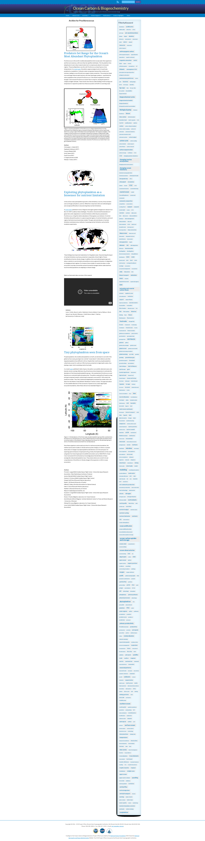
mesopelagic (129, 438)
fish (120, 311)
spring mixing (128, 710)
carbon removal (130, 146)
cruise (128, 210)
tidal (126, 746)
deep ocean (123, 233)
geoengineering (130, 336)
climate (120, 185)
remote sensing (123, 639)
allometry (121, 39)
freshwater (121, 327)
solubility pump (122, 700)
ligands (125, 415)
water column (122, 800)
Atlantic (121, 69)
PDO (133, 585)
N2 (127, 478)
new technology (123, 490)
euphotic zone (129, 293)
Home (67, 15)
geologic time (122, 339)
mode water (131, 473)
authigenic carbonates (124, 75)
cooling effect (122, 206)
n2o (130, 478)
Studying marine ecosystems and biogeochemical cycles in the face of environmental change (96, 12)
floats (130, 315)
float (125, 315)
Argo (120, 63)
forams (121, 324)
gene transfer (135, 333)
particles (130, 581)
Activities (85, 15)
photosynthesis (133, 594)
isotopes (121, 400)
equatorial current (124, 281)
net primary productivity (124, 487)
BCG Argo (125, 84)
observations (126, 519)
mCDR (127, 432)
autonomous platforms (126, 78)
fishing (121, 315)
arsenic (129, 63)
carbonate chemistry (130, 131)
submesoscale (122, 718)
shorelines (121, 688)
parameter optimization (124, 578)
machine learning (130, 420)
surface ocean (130, 725)
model (136, 466)
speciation (121, 710)
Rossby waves (122, 651)
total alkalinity (123, 756)
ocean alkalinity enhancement (125, 532)
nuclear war (121, 506)
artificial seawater (123, 66)
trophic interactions (132, 764)
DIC (128, 245)
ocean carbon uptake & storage (126, 534)
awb (120, 81)
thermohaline (131, 743)
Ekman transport (124, 275)
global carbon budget (124, 345)
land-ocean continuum (125, 409)
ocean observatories (127, 550)
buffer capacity (132, 120)
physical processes (124, 598)
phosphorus (122, 594)
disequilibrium (134, 254)
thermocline (134, 740)
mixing (136, 463)
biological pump (125, 110)
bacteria (125, 81)
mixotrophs (121, 466)
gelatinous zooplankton (124, 333)
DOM (132, 257)
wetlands (121, 809)
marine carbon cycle (131, 423)
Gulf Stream (122, 369)
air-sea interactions (131, 33)
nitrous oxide (122, 500)
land (131, 406)
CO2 (130, 185)
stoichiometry (132, 713)
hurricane (121, 381)
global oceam (133, 345)
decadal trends (122, 227)
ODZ (129, 553)
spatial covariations (132, 707)
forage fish (131, 321)
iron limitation (134, 397)
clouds (125, 185)
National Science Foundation (118, 836)
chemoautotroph (134, 175)
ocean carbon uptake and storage (128, 539)
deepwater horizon (130, 236)
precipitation (122, 614)
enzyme (126, 278)
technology (130, 731)
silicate (120, 691)
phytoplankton (125, 601)
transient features (134, 762)
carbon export (130, 143)
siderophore (128, 688)
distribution (122, 257)
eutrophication (122, 296)
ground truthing (122, 363)
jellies (127, 400)
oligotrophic (122, 556)
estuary (121, 293)
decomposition (122, 230)
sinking (136, 691)
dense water (130, 239)
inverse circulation (123, 393)
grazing (121, 357)
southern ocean (125, 704)
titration (121, 752)
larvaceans (121, 412)
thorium (121, 746)
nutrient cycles (134, 509)
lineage (130, 418)
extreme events (133, 302)
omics (129, 556)
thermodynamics (123, 743)
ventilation (131, 783)
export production (123, 302)
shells (135, 683)
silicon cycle (126, 691)
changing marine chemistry (131, 156)
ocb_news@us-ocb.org (118, 826)
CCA (135, 152)
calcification (128, 123)
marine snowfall (131, 429)
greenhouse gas (129, 357)
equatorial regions (134, 281)
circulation (131, 182)
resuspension (122, 648)
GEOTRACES (131, 339)
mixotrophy (129, 466)
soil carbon (128, 697)
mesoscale (122, 441)
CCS (120, 156)
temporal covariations (124, 740)
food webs (123, 321)
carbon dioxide (122, 143)
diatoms (121, 245)
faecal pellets (122, 305)
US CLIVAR (121, 780)
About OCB (75, 15)
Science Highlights (118, 15)
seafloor (126, 658)
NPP (137, 503)
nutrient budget (124, 509)
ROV (135, 651)
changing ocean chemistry (125, 169)
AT (136, 66)
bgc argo (122, 88)
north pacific (123, 503)
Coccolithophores (123, 195)
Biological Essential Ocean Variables (127, 106)
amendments (128, 39)
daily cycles (133, 213)
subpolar (129, 718)
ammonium (135, 39)
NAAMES (135, 478)
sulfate (129, 721)
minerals (127, 459)
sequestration (129, 680)
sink (132, 691)
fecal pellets (129, 305)
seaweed (132, 673)
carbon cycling (133, 140)
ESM (121, 285)
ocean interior (131, 544)
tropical (133, 767)
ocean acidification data (125, 529)
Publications (106, 15)
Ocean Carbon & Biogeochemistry (101, 8)
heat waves (133, 372)
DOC (127, 257)
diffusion (121, 248)
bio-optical (121, 90)
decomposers (130, 227)
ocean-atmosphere (124, 522)
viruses (133, 793)
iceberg (133, 384)
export (121, 299)
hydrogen (127, 381)
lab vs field (121, 406)
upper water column (124, 777)
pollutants (136, 611)
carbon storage (122, 152)
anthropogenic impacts (124, 54)
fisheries (133, 311)
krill (128, 403)
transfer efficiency (124, 762)
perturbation (127, 588)
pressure (128, 620)
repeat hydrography (124, 642)
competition (122, 203)
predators (130, 617)
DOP (127, 260)
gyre (128, 369)
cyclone (128, 213)
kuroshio (133, 403)
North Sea (131, 503)
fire (136, 308)
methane (134, 444)
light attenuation (123, 418)
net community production (126, 484)
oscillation (121, 566)
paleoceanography (130, 575)
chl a (131, 178)
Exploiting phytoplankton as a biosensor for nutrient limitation (84, 194)
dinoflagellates (130, 251)
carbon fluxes (122, 146)
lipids (134, 418)
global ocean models (132, 348)
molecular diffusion (123, 476)
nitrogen (128, 493)
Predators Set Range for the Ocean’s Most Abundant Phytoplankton (86, 55)
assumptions (131, 66)
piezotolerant (129, 604)
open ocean (122, 560)
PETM (133, 588)
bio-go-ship (132, 88)
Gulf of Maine (122, 366)
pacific (121, 575)
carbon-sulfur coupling (124, 129)
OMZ (134, 556)
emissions (134, 275)
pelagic (121, 588)
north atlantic (132, 500)
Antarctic (122, 45)
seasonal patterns (125, 667)
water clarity (129, 797)
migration (121, 459)
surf (134, 721)
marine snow (122, 429)
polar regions (123, 611)
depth (130, 242)
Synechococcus (122, 731)
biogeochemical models (125, 100)
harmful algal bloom (124, 372)
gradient (137, 354)
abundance (121, 26)
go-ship (131, 354)
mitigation (133, 459)
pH (120, 591)
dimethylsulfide (129, 248)
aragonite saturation (125, 60)
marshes (121, 432)
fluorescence (130, 318)
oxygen (122, 572)
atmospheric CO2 (132, 69)
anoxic (130, 42)
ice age (128, 384)
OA (120, 519)
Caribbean (130, 152)
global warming (123, 354)
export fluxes (129, 299)
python (127, 632)
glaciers (121, 342)
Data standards (122, 224)
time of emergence (133, 749)
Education (127, 271)
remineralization (129, 636)
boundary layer (123, 120)
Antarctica (129, 45)
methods (121, 448)
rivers (128, 648)
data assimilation (133, 215)
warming (121, 797)
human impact (122, 378)
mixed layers (130, 463)
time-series (123, 750)
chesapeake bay (123, 178)
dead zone (134, 224)
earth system (122, 263)
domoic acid (122, 260)
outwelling (128, 566)
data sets (130, 221)
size (132, 694)
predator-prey (123, 617)
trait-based (129, 759)
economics (127, 266)
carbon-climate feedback (130, 126)
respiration (134, 645)
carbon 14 (133, 129)
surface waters (130, 728)
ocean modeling (122, 546)
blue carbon (122, 117)
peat (137, 585)
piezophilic (121, 604)
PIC (134, 601)
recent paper (77, 69)
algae (125, 36)
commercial (132, 195)
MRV (134, 476)
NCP (120, 481)
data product (122, 221)
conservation (129, 203)
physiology (134, 598)
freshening (134, 324)
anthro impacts (122, 48)
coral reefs (122, 210)
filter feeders (122, 308)
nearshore (125, 481)
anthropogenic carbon (127, 51)
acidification (129, 26)
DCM (129, 224)
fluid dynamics (122, 318)
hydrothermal (134, 381)
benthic (132, 84)
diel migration (134, 245)
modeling (123, 470)
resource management (124, 645)
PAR (138, 575)
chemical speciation (123, 175)
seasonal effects (123, 664)
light (130, 415)
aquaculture (122, 57)
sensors (121, 680)
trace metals (122, 759)
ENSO (121, 278)
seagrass (133, 658)
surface (121, 725)
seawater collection (123, 673)
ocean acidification (126, 526)
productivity (133, 626)
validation (128, 780)
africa (134, 29)
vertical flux (123, 787)
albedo (120, 36)
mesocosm (121, 438)
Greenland (132, 360)
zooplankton (124, 812)
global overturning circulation (125, 351)
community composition (125, 201)
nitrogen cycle (122, 496)
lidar (120, 415)
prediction (122, 620)
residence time (134, 642)
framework (127, 324)
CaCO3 (121, 123)
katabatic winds (133, 400)
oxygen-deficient (130, 572)
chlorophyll (122, 182)
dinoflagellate (122, 251)
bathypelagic (132, 81)
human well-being (131, 378)
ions (130, 393)
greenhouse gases (123, 360)
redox (120, 636)
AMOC (125, 42)
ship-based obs (122, 685)
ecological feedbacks (131, 263)
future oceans (131, 330)
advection (128, 29)
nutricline (128, 506)
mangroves (122, 423)
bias (128, 88)
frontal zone (129, 327)
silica (134, 688)
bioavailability (129, 90)
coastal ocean (124, 192)
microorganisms (122, 451)
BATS (120, 84)
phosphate (132, 591)
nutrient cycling (124, 513)
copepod (129, 206)
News (128, 15)
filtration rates (131, 308)
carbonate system (123, 137)
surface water (122, 728)
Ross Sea (129, 651)
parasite (133, 578)
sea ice (121, 661)
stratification (122, 715)
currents (121, 213)
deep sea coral (132, 233)
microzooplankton (123, 457)
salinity (121, 655)
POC (128, 608)
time (130, 746)
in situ (128, 390)
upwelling (135, 778)
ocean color (122, 544)
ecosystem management (124, 268)
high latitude (122, 375)
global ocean (122, 348)
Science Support (95, 15)
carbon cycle (124, 141)
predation (129, 614)
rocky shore (135, 648)
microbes (129, 448)
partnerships (122, 585)
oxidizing (133, 569)
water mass (130, 800)
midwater (131, 457)
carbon (121, 126)
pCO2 (128, 585)
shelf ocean (121, 683)
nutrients (134, 516)
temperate (132, 734)
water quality (123, 802)
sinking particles (124, 694)
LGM (138, 412)
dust (131, 260)
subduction (129, 715)
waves (129, 802)
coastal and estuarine (124, 188)
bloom (128, 113)
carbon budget (132, 137)
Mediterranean (123, 435)
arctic (135, 60)
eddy (120, 271)
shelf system (129, 683)
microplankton (131, 451)
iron (134, 393)
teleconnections (123, 734)
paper (71, 369)
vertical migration (124, 790)
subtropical (122, 721)
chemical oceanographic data (125, 172)
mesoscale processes (131, 441)
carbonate (121, 131)
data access (125, 215)
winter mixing (129, 809)
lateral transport (130, 412)
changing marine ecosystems (126, 160)
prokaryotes (122, 630)
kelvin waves (122, 403)
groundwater (131, 363)
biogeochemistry (123, 103)
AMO (120, 42)
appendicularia (134, 54)
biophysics (121, 113)
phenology (126, 591)
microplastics (122, 454)
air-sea (121, 33)
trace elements (134, 756)
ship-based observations (133, 685)
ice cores (121, 387)
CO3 (135, 185)
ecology (121, 266)
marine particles (132, 426)
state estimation (123, 713)
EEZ (132, 271)
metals (128, 444)
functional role (122, 330)
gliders (126, 342)
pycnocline (121, 632)
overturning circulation (124, 569)
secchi (120, 677)
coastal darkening (134, 188)
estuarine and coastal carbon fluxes (127, 289)
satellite (135, 655)
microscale (129, 454)
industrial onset (135, 387)
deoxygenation (123, 242)
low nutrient (122, 420)
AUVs (136, 78)
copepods (136, 206)
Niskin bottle (132, 490)
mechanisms (133, 432)
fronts (135, 327)
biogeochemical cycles (127, 97)
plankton (122, 608)
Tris (125, 764)
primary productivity (126, 623)
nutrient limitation (124, 516)
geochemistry (122, 336)
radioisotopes (134, 632)
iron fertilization (124, 397)
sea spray (130, 670)
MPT (131, 476)
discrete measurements (124, 254)
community (121, 198)
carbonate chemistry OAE (125, 134)
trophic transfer (124, 767)
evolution (130, 296)
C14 (138, 120)
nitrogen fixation (131, 496)
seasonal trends (122, 670)
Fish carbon (126, 311)
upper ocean (123, 774)
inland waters (122, 390)
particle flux (122, 581)
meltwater (132, 435)
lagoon (127, 406)
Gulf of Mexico (132, 366)
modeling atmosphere (134, 470)
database (121, 218)
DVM (135, 260)
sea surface (136, 670)
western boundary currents (127, 806)
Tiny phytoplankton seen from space (86, 352)
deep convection (132, 230)
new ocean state (135, 487)
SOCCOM (121, 697)
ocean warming (122, 553)
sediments (127, 677)
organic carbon (122, 563)
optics (129, 560)
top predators (128, 752)
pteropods (135, 630)
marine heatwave (123, 426)
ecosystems (134, 268)
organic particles (132, 563)
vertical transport (124, 793)
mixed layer (122, 463)
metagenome (122, 444)
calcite (135, 123)
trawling (121, 764)
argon (124, 63)
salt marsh (128, 655)
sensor (133, 677)
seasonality (131, 664)
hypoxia (121, 384)
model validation (123, 473)
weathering (135, 802)
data (120, 215)
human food (130, 375)
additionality (122, 29)
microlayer (136, 448)
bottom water (131, 117)
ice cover (127, 387)
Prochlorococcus (123, 626)
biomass (135, 110)
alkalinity (131, 36)
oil (132, 553)
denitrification (122, 239)
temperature (123, 737)
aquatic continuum (130, 57)
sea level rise (128, 661)
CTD (132, 210)
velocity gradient (123, 783)
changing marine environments (126, 164)
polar (132, 608)
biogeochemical (122, 93)
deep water (121, 236)
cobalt (132, 192)
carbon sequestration (126, 149)
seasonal (136, 661)
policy (130, 611)
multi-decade (122, 478)
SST (134, 710)
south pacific (122, 707)
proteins (128, 630)
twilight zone (131, 771)
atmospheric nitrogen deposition (126, 72)
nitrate (121, 493)
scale (120, 658)
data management (129, 218)
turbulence (122, 771)
